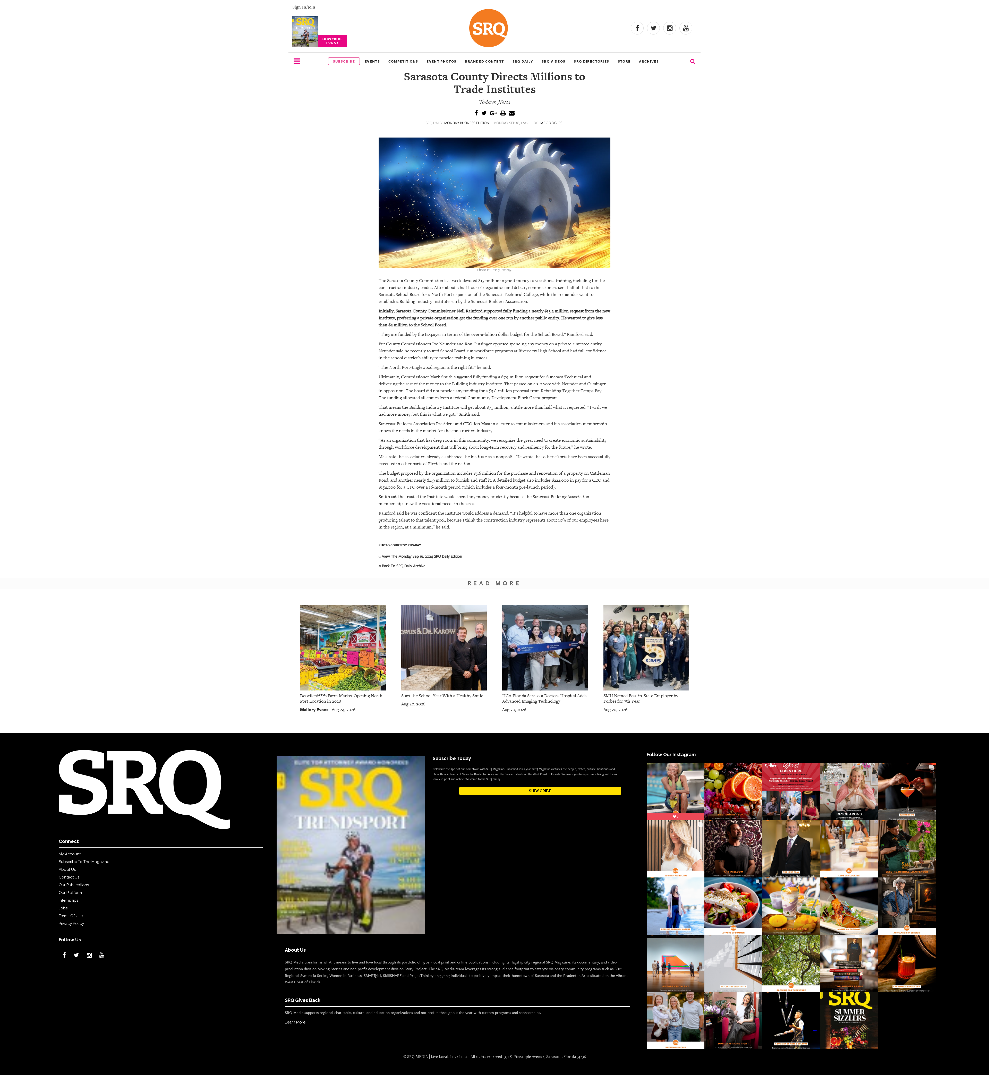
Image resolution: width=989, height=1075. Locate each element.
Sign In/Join (303, 7)
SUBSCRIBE (540, 791)
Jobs (63, 908)
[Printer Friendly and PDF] (503, 113)
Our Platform (70, 892)
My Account (70, 854)
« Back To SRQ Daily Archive (402, 565)
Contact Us (69, 877)
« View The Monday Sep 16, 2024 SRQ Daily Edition (420, 556)
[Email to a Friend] (512, 113)
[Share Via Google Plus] (493, 113)
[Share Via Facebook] (476, 113)
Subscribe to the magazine (84, 861)
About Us (67, 869)
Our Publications (74, 885)
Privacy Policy (71, 923)
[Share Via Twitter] (484, 113)
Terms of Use (71, 916)
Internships (68, 900)
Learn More (295, 1022)
